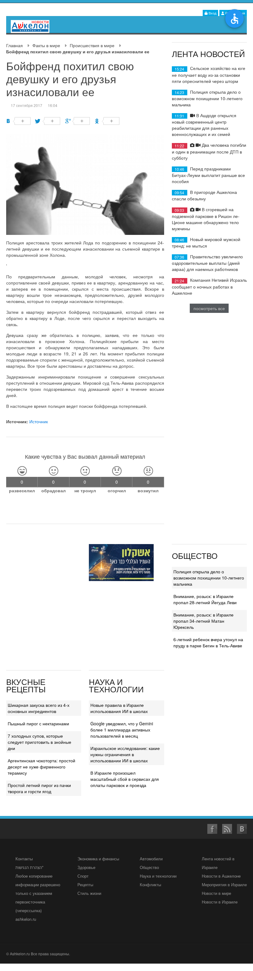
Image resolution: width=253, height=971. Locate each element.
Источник (38, 421)
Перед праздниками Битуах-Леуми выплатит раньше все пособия (208, 175)
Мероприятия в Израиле (224, 884)
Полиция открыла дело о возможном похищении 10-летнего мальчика (207, 98)
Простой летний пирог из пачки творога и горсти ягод (39, 788)
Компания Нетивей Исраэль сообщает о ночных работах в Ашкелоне (209, 286)
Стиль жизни (89, 893)
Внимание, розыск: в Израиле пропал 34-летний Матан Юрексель (203, 621)
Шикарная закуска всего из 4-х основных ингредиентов (38, 708)
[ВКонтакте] (18, 121)
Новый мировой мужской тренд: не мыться (206, 242)
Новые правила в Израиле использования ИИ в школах (119, 708)
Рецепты (85, 884)
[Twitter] (48, 121)
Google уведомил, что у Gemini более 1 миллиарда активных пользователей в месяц (121, 729)
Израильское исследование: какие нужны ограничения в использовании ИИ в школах (125, 754)
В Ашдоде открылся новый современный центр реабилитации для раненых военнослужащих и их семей (204, 124)
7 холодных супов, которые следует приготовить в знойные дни (39, 742)
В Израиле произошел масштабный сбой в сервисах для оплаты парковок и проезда (124, 779)
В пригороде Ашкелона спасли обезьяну (204, 195)
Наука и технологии (158, 876)
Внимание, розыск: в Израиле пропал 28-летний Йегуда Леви (205, 599)
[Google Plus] (78, 121)
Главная (14, 45)
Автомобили (151, 859)
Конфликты (150, 884)
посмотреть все (209, 308)
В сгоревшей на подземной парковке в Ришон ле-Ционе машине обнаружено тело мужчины (205, 218)
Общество (149, 867)
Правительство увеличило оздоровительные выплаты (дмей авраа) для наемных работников (207, 262)
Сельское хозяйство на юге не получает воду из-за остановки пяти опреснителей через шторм (208, 74)
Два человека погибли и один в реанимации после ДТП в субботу (209, 151)
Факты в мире (46, 45)
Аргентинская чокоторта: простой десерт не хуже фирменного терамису (41, 766)
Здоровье (86, 867)
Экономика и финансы (98, 859)
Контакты (24, 859)
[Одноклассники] (107, 121)
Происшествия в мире (92, 45)
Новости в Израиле (220, 902)
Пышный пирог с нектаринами (38, 723)
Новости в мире (216, 893)
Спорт (83, 876)
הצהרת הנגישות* (29, 867)
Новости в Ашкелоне (221, 876)
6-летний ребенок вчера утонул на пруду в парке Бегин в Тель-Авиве (208, 642)
